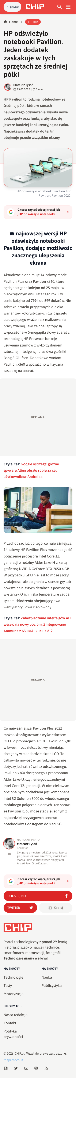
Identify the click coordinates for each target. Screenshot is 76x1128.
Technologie (13, 977)
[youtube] (9, 854)
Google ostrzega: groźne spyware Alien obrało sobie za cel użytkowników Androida (31, 470)
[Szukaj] (59, 7)
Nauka (47, 977)
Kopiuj (58, 907)
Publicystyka (52, 985)
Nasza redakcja (15, 1015)
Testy (8, 985)
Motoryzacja (13, 994)
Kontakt (10, 1023)
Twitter (13, 907)
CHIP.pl (20, 1053)
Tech (35, 21)
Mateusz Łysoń (23, 84)
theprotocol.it (13, 1060)
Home (13, 22)
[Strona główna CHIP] (35, 7)
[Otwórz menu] (68, 7)
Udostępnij (16, 896)
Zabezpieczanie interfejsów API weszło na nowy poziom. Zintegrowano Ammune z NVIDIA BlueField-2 (37, 624)
